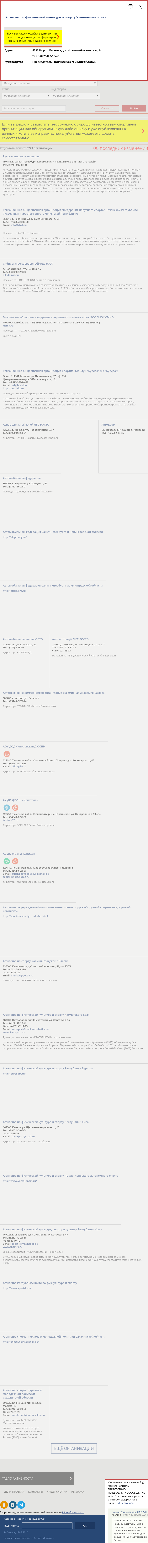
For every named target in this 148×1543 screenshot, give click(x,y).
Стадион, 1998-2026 (17, 1532)
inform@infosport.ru (73, 1512)
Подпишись (11, 1525)
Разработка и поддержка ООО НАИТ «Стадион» (29, 1538)
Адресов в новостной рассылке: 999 (24, 1518)
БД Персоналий (126, 1503)
